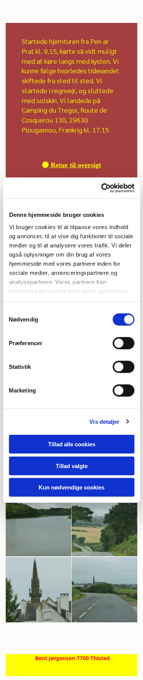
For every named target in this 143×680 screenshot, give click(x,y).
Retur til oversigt (71, 165)
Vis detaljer (104, 421)
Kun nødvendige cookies (71, 487)
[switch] (123, 343)
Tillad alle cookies (71, 444)
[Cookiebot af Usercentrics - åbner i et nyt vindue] (101, 188)
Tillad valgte (72, 465)
